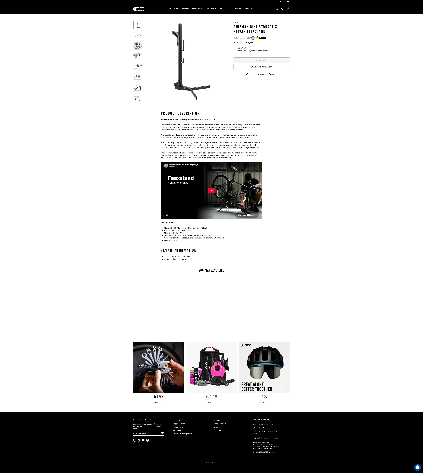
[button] (417, 467)
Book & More (250, 9)
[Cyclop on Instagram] (134, 440)
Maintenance (225, 9)
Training (237, 9)
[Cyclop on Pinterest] (147, 440)
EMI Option (217, 427)
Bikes (176, 9)
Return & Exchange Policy (183, 434)
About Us (176, 420)
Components (211, 9)
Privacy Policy (178, 427)
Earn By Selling (218, 430)
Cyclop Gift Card (219, 424)
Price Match (217, 420)
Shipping (247, 51)
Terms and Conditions (181, 430)
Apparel (185, 9)
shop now (264, 402)
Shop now (158, 402)
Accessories (197, 9)
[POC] (264, 367)
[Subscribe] (162, 433)
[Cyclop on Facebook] (139, 440)
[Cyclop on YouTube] (143, 440)
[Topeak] (158, 367)
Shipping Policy (179, 424)
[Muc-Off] (211, 367)
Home (236, 23)
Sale (169, 9)
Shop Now (211, 402)
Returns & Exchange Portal (262, 424)
